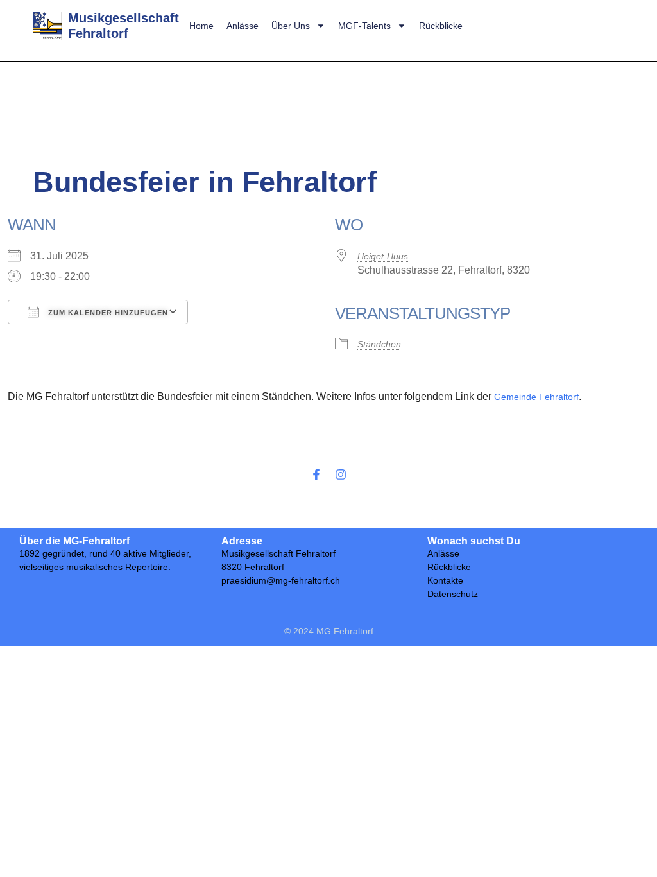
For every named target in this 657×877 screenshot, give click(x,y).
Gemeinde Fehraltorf (536, 397)
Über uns (290, 26)
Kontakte (445, 580)
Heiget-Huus (382, 256)
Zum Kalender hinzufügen (107, 313)
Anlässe (242, 26)
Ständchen (379, 344)
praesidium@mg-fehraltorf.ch (280, 580)
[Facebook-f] (316, 474)
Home (201, 26)
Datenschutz (452, 594)
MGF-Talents (364, 26)
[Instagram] (340, 474)
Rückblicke (441, 26)
